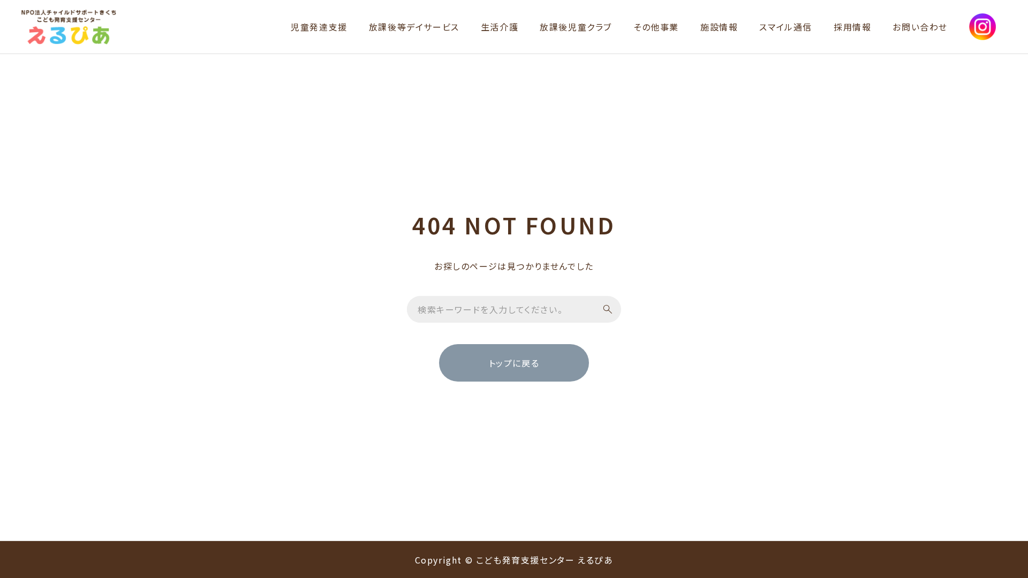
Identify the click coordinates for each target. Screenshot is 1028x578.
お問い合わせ (920, 26)
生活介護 (499, 26)
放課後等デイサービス (414, 26)
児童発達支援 (319, 26)
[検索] (607, 309)
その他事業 (656, 26)
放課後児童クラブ (576, 26)
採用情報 (852, 26)
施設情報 (719, 26)
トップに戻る (514, 362)
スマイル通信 (785, 26)
